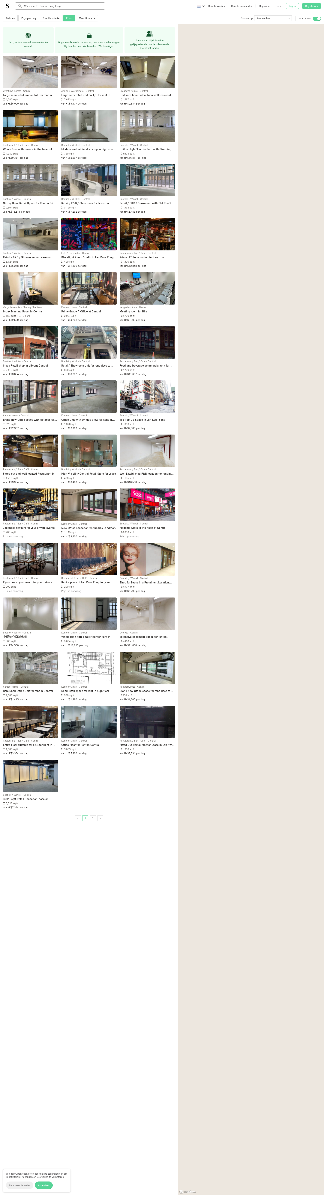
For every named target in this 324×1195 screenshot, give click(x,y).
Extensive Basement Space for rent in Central (143, 637)
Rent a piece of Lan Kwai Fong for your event (85, 582)
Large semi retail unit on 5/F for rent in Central (27, 95)
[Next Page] (100, 818)
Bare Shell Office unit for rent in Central (28, 690)
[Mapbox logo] (187, 1192)
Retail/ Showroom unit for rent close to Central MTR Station (85, 366)
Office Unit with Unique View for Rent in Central (86, 420)
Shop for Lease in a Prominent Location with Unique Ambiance (144, 583)
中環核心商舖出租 (15, 636)
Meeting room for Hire (133, 311)
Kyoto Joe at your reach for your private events (27, 582)
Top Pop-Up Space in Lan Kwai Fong (142, 419)
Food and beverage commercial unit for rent (144, 366)
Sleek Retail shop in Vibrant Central (25, 365)
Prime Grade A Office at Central (81, 311)
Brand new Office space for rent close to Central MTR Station (145, 691)
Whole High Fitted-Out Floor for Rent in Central (85, 637)
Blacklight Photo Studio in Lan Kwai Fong (87, 257)
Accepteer (44, 1185)
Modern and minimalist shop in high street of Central (88, 149)
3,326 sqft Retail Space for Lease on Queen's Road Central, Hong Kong (26, 799)
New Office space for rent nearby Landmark (88, 528)
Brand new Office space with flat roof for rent (28, 420)
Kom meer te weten (19, 1185)
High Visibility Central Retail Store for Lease (88, 473)
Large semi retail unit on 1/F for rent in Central (85, 95)
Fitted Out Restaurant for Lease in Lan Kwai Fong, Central (147, 745)
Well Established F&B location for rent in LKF (145, 474)
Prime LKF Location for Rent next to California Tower (142, 257)
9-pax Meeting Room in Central (23, 311)
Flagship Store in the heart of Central (143, 527)
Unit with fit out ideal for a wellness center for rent (146, 95)
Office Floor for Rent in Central (80, 744)
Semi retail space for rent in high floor (85, 690)
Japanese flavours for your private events (29, 527)
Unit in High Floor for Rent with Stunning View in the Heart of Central (145, 149)
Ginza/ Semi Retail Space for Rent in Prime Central (30, 203)
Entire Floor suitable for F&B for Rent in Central (27, 745)
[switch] (317, 19)
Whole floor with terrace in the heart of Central (27, 149)
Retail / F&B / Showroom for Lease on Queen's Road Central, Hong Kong (85, 203)
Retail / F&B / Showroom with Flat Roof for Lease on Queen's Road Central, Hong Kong (147, 203)
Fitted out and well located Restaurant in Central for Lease (29, 474)
